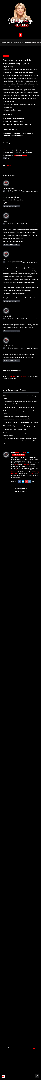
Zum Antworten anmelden (30, 191)
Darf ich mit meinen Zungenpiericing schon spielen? (21, 422)
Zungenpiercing (18, 42)
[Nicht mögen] (6, 158)
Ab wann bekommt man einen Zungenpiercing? (20, 407)
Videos (33, 473)
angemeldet (12, 376)
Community (14, 472)
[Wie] (4, 158)
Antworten (28, 153)
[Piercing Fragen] (20, 16)
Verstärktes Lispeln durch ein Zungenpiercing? (19, 426)
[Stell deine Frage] (37, 1076)
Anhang (7, 143)
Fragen (16, 464)
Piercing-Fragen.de (6, 42)
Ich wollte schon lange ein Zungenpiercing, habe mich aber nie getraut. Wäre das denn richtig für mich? (20, 441)
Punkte (18, 470)
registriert (23, 376)
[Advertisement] (20, 1060)
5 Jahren (18, 153)
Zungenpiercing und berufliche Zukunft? (17, 429)
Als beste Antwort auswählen (11, 206)
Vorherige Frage (21, 489)
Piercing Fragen (8, 153)
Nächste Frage (20, 491)
